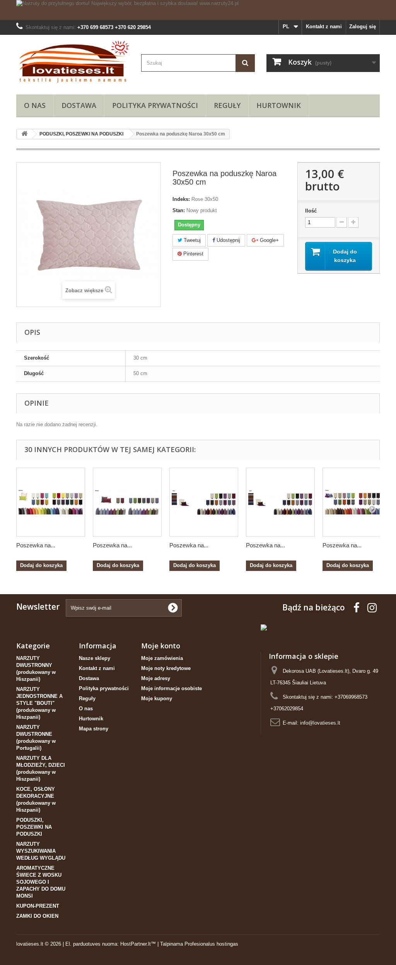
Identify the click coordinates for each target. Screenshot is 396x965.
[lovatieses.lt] (73, 63)
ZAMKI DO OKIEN (37, 916)
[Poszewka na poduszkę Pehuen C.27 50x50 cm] (357, 502)
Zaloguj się (362, 26)
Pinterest (192, 254)
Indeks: (181, 199)
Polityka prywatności (155, 105)
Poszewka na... (35, 545)
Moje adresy (155, 678)
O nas (35, 105)
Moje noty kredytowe (166, 668)
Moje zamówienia (162, 658)
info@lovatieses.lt (320, 723)
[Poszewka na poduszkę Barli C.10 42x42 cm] (280, 502)
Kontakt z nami (324, 26)
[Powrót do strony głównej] (24, 134)
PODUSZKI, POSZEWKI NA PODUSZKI (34, 827)
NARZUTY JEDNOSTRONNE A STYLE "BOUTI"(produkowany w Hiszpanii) (39, 703)
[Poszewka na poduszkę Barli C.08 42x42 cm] (203, 502)
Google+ (268, 240)
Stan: (178, 210)
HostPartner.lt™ (138, 944)
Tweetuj (191, 240)
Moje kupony (156, 698)
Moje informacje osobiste (171, 688)
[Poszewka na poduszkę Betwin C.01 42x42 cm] (127, 502)
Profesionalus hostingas (211, 944)
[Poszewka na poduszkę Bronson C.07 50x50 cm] (50, 502)
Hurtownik (278, 105)
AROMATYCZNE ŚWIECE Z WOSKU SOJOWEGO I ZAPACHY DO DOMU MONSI (40, 882)
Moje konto (160, 645)
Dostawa (78, 105)
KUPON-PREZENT (37, 906)
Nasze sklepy (94, 658)
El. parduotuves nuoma (91, 944)
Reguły (227, 105)
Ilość (311, 211)
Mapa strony (93, 729)
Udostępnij (227, 240)
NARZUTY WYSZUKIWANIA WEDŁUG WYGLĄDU (40, 851)
